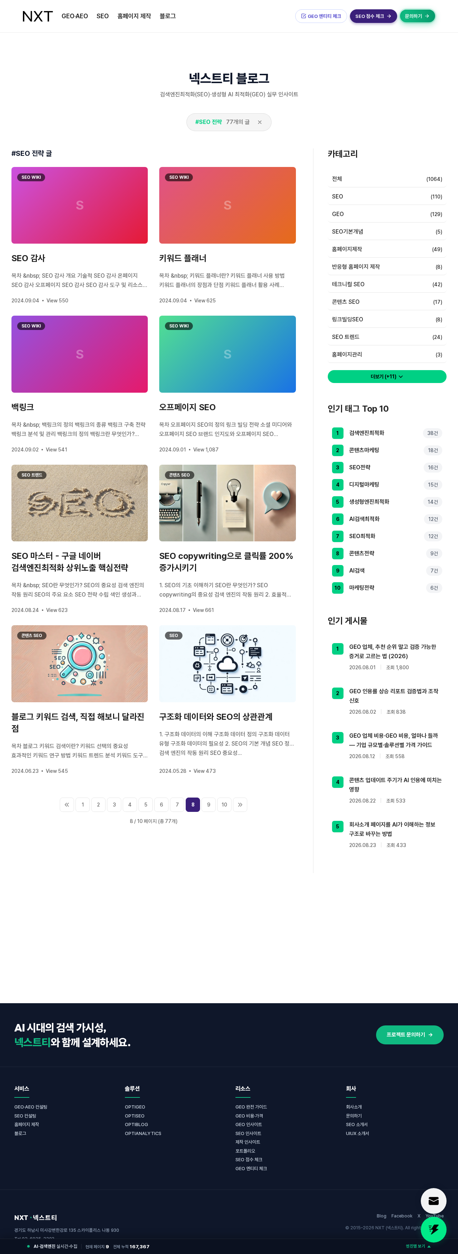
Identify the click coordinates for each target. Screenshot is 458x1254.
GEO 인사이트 (248, 1124)
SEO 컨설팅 (25, 1116)
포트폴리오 (245, 1151)
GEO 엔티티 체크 (251, 1168)
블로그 (168, 16)
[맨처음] (67, 805)
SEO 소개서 (357, 1124)
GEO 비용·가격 (249, 1116)
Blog (381, 1216)
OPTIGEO (135, 1107)
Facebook (402, 1216)
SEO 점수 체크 (248, 1159)
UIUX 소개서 (357, 1133)
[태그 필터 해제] (260, 122)
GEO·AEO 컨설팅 (30, 1107)
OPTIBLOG (136, 1124)
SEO (103, 16)
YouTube (434, 1216)
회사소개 (354, 1107)
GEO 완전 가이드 (251, 1107)
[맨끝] (240, 805)
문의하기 (354, 1116)
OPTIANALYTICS (143, 1133)
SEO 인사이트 (248, 1133)
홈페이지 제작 (134, 16)
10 (224, 805)
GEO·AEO (75, 16)
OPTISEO (135, 1116)
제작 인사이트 (247, 1142)
